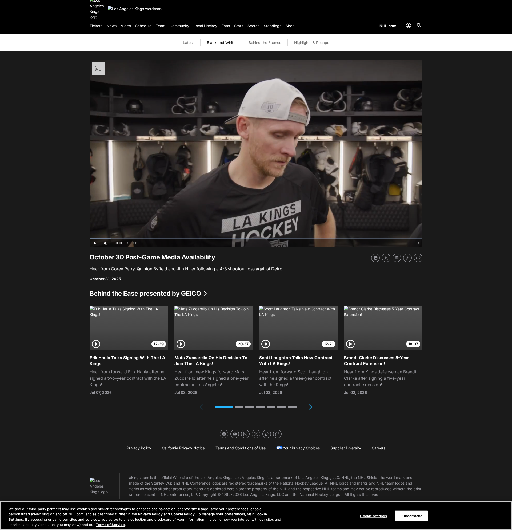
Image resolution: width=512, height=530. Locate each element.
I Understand (412, 516)
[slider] (256, 238)
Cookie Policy (183, 514)
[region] (256, 515)
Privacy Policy (150, 514)
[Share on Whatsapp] (375, 258)
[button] (224, 407)
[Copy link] (407, 258)
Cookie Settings (373, 516)
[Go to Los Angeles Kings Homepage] (135, 8)
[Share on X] (386, 258)
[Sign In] (408, 25)
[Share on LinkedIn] (397, 258)
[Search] (419, 25)
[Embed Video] (418, 258)
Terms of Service (110, 524)
